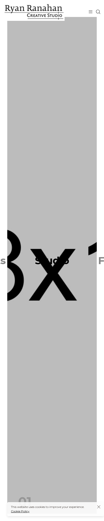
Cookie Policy (20, 511)
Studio (52, 260)
